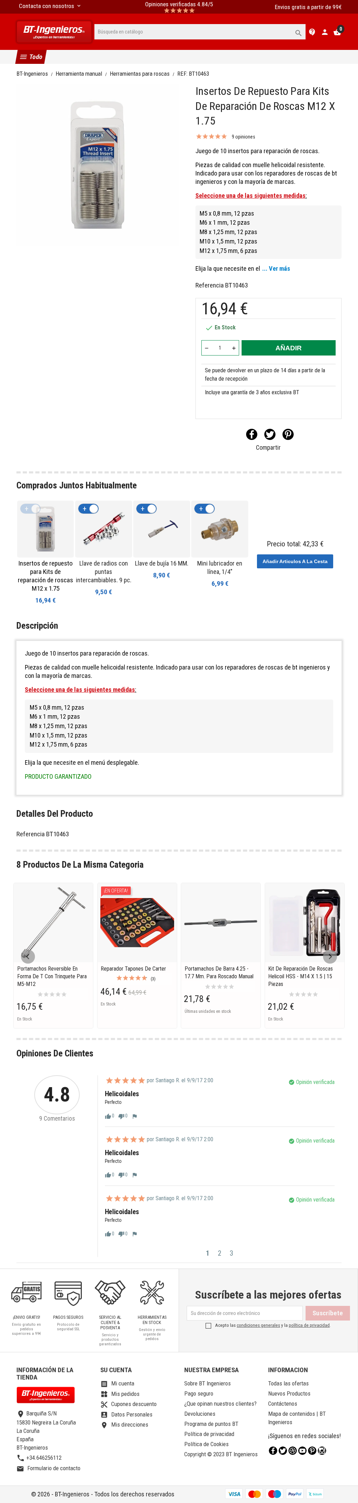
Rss (292, 1450)
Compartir (252, 434)
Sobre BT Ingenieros (207, 1383)
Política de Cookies (206, 1444)
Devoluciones (199, 1413)
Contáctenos (282, 1403)
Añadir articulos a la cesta (295, 561)
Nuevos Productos (289, 1393)
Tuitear (270, 434)
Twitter (283, 1450)
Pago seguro (198, 1393)
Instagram (322, 1450)
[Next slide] (330, 957)
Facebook (273, 1450)
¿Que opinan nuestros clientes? (220, 1403)
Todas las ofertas (288, 1383)
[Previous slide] (28, 957)
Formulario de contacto (48, 1468)
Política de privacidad (209, 1433)
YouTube (302, 1450)
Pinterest (288, 434)
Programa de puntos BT (211, 1423)
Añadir (288, 348)
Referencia (209, 285)
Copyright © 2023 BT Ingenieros (221, 1454)
